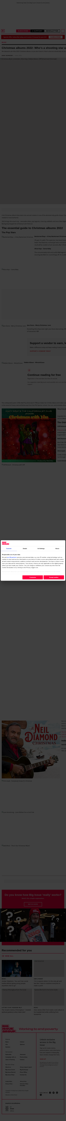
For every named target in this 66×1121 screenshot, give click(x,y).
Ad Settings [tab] (41, 548)
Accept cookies (53, 577)
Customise (32, 577)
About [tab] (57, 548)
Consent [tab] (8, 548)
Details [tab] (25, 548)
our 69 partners (12, 557)
